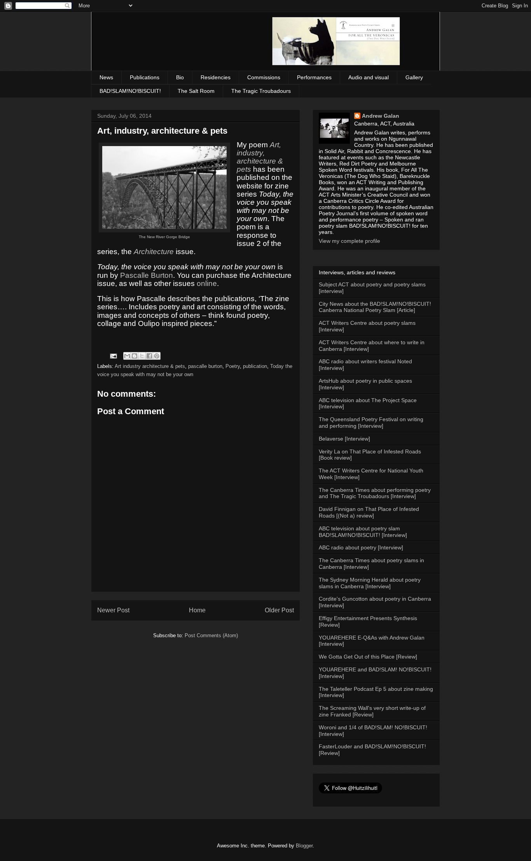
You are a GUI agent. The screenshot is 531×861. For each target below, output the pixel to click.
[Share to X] (142, 356)
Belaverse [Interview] (344, 439)
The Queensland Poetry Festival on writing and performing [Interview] (371, 422)
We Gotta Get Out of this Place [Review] (368, 657)
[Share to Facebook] (149, 356)
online (207, 283)
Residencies (216, 77)
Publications (144, 77)
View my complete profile (349, 241)
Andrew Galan (380, 116)
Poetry (232, 366)
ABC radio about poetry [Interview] (361, 547)
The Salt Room (196, 91)
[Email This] (127, 356)
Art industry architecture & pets (150, 366)
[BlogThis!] (134, 356)
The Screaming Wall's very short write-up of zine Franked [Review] (372, 711)
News (106, 77)
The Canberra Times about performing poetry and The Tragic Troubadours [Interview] (375, 493)
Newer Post (113, 610)
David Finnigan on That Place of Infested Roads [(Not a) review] (369, 512)
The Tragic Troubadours (261, 91)
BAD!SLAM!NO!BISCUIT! (130, 91)
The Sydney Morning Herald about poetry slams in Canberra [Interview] (370, 583)
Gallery (414, 77)
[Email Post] (113, 356)
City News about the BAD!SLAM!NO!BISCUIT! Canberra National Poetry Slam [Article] (375, 307)
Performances (314, 77)
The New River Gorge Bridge (164, 237)
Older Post (279, 610)
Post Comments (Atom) (211, 635)
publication (255, 366)
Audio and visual (368, 77)
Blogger (304, 846)
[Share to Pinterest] (157, 356)
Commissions (263, 77)
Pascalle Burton (146, 275)
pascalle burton (205, 366)
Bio (180, 77)
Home (197, 610)
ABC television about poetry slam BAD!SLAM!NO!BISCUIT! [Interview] (363, 531)
